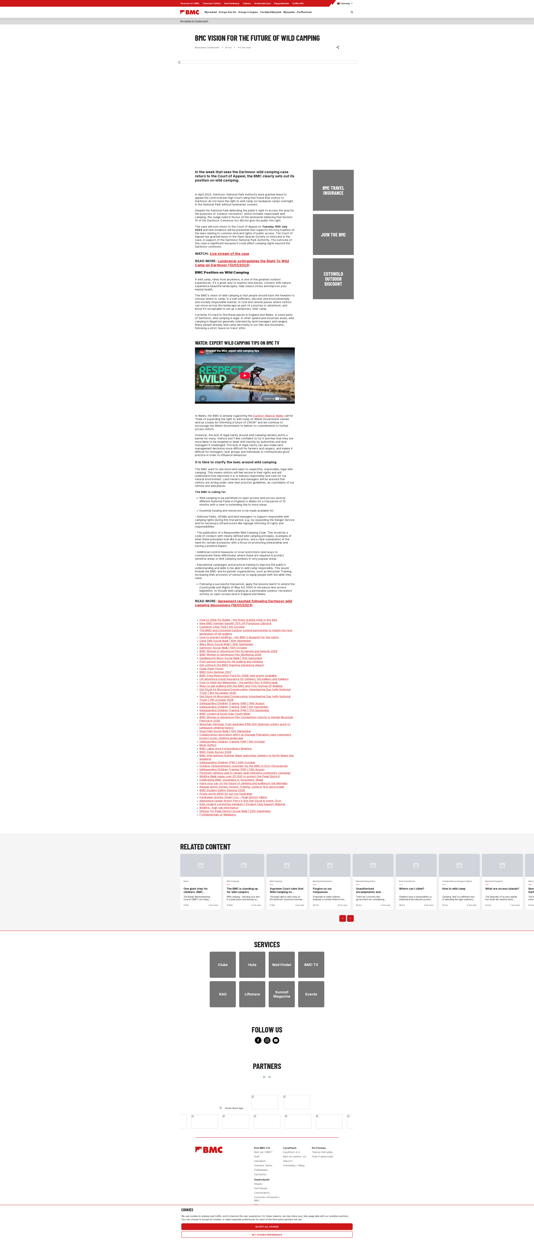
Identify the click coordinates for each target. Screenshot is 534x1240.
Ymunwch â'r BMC (189, 3)
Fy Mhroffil (298, 3)
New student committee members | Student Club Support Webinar (242, 804)
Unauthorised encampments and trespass (368, 890)
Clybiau (247, 3)
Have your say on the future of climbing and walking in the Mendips (243, 783)
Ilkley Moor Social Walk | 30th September (226, 644)
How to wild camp (453, 888)
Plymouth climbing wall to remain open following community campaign (245, 773)
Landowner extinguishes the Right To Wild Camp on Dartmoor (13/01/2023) (242, 263)
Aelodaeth (260, 1161)
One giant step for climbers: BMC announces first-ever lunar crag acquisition (198, 890)
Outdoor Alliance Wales (268, 415)
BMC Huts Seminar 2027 (215, 672)
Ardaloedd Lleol (262, 3)
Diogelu (258, 1183)
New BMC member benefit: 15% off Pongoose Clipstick (235, 623)
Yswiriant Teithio (212, 3)
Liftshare (252, 994)
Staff (256, 1156)
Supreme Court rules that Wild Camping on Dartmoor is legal (286, 890)
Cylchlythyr (260, 1174)
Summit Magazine (281, 994)
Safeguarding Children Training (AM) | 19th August (231, 703)
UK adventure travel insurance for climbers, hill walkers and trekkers (244, 679)
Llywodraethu (262, 1192)
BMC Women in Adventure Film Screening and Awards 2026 (238, 651)
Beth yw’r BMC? (263, 1152)
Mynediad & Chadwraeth (194, 21)
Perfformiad (304, 12)
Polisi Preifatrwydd (322, 1156)
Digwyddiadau (281, 3)
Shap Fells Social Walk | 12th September (225, 731)
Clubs (223, 965)
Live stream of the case (229, 254)
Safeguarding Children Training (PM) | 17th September (234, 710)
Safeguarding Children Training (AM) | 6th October (232, 741)
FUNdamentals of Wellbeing (217, 814)
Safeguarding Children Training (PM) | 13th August (231, 769)
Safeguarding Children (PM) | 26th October (227, 762)
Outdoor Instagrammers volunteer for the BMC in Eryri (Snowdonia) (243, 766)
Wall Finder (281, 965)
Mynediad (211, 12)
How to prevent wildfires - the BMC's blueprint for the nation (239, 637)
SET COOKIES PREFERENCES (267, 1235)
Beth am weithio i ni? (294, 1156)
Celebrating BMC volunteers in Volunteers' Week (231, 780)
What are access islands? (502, 888)
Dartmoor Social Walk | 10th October (223, 647)
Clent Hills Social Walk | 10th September (225, 640)
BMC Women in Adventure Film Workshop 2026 (230, 654)
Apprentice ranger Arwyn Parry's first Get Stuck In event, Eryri (240, 800)
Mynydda (289, 12)
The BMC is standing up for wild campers (242, 890)
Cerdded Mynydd (270, 12)
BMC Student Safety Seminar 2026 (222, 790)
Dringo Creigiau (248, 12)
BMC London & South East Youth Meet (224, 713)
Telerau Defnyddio (322, 1152)
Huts (252, 965)
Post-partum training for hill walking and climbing (231, 661)
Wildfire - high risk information (218, 807)
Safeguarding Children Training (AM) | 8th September (233, 707)
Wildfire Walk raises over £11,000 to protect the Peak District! (239, 776)
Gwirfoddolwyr (231, 3)
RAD (223, 994)
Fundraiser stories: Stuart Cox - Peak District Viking (233, 797)
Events (311, 994)
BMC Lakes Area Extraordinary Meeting (225, 748)
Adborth (287, 1161)
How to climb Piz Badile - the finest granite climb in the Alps (238, 620)
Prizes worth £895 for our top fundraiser (226, 793)
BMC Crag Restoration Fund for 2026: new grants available (238, 675)
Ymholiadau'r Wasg (293, 1165)
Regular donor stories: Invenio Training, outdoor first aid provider (242, 787)
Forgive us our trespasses (322, 890)
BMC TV (311, 965)
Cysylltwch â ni (291, 1152)
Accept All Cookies (267, 1227)
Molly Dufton (207, 745)
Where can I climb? (411, 888)
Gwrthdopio (260, 1188)
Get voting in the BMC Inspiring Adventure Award (231, 665)
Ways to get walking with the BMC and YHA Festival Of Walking (241, 686)
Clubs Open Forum (211, 668)
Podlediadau (261, 1170)
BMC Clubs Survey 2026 (215, 752)
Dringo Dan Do (227, 12)
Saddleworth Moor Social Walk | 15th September (230, 658)
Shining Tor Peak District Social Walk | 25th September (235, 811)
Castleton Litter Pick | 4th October (222, 627)
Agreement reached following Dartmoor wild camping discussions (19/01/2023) (243, 603)
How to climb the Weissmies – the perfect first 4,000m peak (238, 682)
